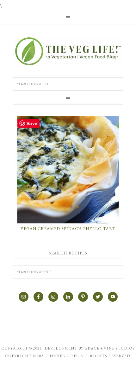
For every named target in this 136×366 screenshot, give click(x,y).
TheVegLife (68, 51)
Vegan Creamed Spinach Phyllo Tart (68, 228)
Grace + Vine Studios (109, 348)
